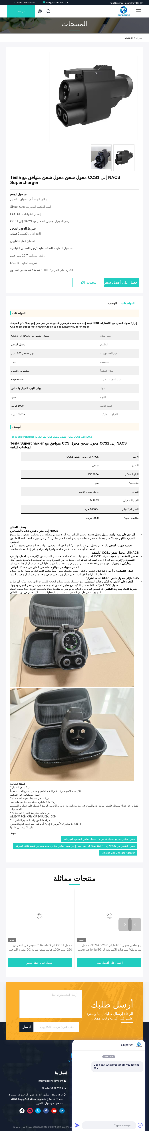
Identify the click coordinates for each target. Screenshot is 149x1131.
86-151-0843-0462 (25, 2)
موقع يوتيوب (54, 1111)
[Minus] (77, 1045)
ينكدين (62, 1111)
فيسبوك (46, 1111)
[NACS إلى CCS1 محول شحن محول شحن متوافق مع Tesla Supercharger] (94, 97)
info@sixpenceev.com (57, 2)
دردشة (21, 11)
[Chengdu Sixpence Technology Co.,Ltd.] (123, 11)
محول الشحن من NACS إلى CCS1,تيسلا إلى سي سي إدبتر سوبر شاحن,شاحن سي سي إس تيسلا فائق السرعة (75, 845)
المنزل (139, 37)
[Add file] (140, 1125)
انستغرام (30, 1111)
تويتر (38, 1111)
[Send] (77, 1125)
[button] (134, 924)
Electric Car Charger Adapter (118, 852)
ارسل (26, 1027)
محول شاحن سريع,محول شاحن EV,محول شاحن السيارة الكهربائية (99, 839)
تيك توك (22, 1111)
